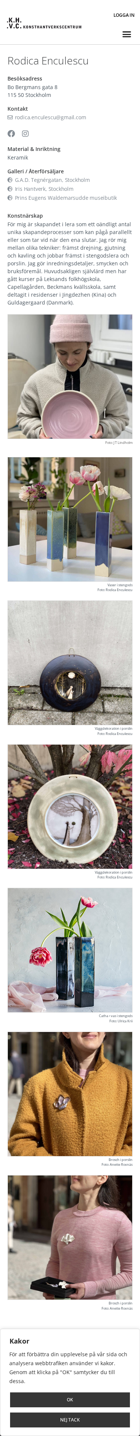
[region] (70, 1382)
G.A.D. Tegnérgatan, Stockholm (51, 179)
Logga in (123, 15)
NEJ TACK (70, 1420)
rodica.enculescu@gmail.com (49, 117)
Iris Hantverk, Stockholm (43, 188)
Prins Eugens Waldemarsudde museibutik (65, 197)
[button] (126, 34)
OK (70, 1399)
